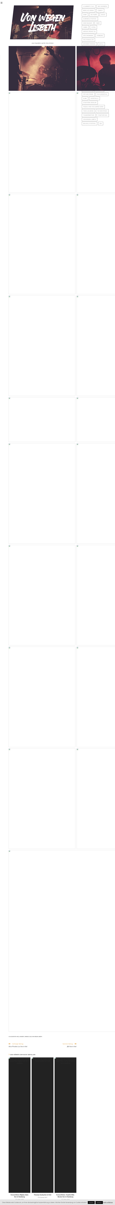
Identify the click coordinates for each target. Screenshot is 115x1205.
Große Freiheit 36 (89, 31)
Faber (98, 23)
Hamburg (100, 35)
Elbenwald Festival (90, 19)
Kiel (18, 1036)
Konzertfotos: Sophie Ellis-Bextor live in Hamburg (65, 1196)
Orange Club (28, 1036)
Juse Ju (101, 44)
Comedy (100, 10)
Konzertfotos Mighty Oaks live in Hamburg (19, 1196)
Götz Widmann (88, 35)
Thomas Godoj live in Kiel (42, 1195)
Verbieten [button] (99, 1202)
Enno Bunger (87, 23)
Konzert (21, 1036)
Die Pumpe (94, 14)
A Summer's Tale (88, 6)
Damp (85, 14)
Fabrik (85, 27)
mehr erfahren (108, 1202)
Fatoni (93, 27)
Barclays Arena (88, 10)
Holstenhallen (88, 40)
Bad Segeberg (102, 6)
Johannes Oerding (89, 44)
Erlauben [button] (91, 1202)
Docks (103, 14)
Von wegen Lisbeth (37, 1036)
